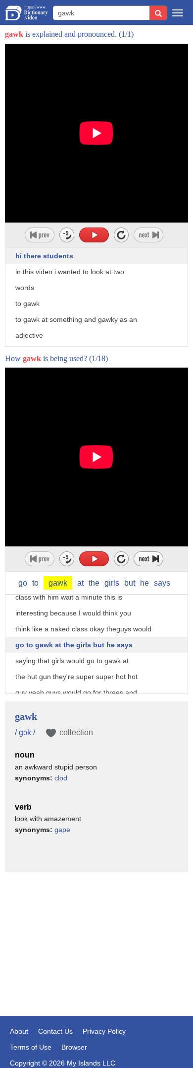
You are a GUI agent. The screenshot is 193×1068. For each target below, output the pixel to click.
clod (60, 778)
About (19, 1031)
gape (62, 830)
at (80, 583)
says (162, 583)
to (35, 583)
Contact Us (55, 1031)
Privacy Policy (104, 1031)
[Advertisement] (96, 929)
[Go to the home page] (26, 12)
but (129, 583)
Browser (74, 1047)
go (22, 583)
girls (111, 583)
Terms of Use (30, 1047)
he (144, 583)
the (94, 583)
